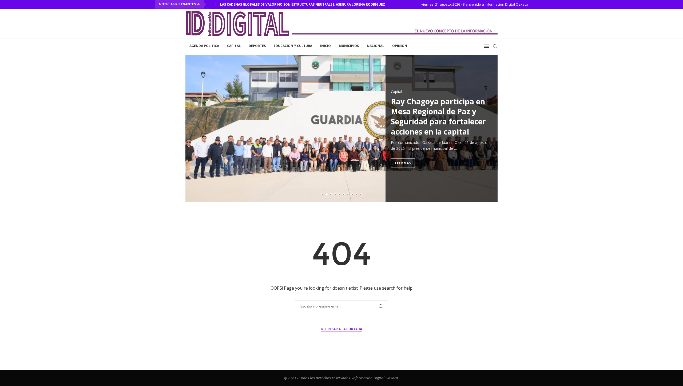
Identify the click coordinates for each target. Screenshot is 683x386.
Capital (234, 46)
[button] (210, 4)
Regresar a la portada (341, 329)
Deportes (257, 46)
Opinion (399, 46)
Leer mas (403, 162)
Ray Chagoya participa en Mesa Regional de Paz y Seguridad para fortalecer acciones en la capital (438, 116)
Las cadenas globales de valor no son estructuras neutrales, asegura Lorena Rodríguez (302, 4)
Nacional (375, 46)
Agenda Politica (204, 46)
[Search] (495, 46)
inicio (325, 46)
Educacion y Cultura (293, 46)
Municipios (349, 46)
